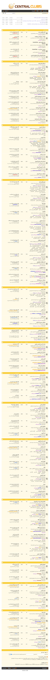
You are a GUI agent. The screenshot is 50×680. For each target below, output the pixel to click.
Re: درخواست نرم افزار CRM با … (14, 127)
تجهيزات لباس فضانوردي (15, 267)
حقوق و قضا (43, 461)
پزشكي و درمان (42, 375)
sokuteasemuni (33, 271)
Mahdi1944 (15, 33)
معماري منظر (32, 497)
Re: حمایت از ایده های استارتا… (14, 253)
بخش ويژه (43, 612)
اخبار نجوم (34, 260)
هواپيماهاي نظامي (37, 208)
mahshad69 (15, 263)
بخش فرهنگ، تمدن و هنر (44, 402)
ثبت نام (42, 652)
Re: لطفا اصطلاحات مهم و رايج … (14, 280)
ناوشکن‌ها (31, 303)
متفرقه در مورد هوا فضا (41, 280)
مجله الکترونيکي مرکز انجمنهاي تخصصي (38, 55)
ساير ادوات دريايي (32, 305)
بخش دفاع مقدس (45, 328)
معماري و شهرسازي (42, 491)
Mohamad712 (17, 664)
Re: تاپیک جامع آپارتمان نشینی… (14, 617)
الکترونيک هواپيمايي (37, 237)
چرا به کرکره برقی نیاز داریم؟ (15, 543)
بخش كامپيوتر (46, 125)
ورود (45, 652)
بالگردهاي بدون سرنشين (36, 217)
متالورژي (42, 473)
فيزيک (39, 472)
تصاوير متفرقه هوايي (40, 252)
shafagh (15, 212)
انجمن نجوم (43, 254)
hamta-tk (15, 353)
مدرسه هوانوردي (42, 267)
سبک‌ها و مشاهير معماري (36, 496)
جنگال (16, 64)
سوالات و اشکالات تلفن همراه (40, 119)
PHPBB (27, 670)
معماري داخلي (38, 497)
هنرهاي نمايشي (41, 410)
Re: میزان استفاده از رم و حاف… (14, 527)
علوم (44, 467)
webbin (16, 50)
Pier (16, 281)
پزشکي (39, 379)
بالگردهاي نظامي (37, 216)
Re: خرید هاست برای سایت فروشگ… (13, 173)
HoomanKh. (15, 571)
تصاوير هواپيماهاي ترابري (40, 247)
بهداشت (43, 382)
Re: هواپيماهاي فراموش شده (14, 240)
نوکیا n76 (17, 81)
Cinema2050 (15, 366)
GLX (30, 86)
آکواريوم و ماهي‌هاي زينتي (40, 638)
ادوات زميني (43, 289)
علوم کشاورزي (42, 475)
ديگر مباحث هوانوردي (41, 231)
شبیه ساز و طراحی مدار (36, 515)
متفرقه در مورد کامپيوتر (41, 174)
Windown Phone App (38, 69)
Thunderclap (39, 573)
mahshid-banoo (34, 399)
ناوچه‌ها (38, 304)
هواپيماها (43, 203)
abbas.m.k (35, 141)
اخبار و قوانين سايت (41, 32)
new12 (16, 138)
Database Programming (41, 147)
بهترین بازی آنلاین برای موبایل (15, 72)
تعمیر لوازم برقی (37, 558)
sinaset (37, 505)
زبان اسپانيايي (32, 431)
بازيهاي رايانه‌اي (42, 564)
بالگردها (44, 211)
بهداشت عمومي (37, 386)
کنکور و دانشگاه (39, 452)
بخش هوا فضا (46, 180)
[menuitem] (41, 11)
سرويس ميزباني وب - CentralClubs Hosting (38, 50)
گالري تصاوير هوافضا (41, 240)
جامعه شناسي (42, 455)
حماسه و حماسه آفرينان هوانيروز (35, 199)
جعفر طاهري (15, 405)
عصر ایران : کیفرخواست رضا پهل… (14, 461)
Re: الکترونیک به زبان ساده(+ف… (14, 501)
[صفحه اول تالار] (25, 6)
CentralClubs (24, 670)
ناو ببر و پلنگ (17, 298)
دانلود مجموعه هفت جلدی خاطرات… (13, 274)
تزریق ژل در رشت (16, 413)
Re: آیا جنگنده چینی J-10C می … (14, 203)
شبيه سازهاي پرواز (36, 238)
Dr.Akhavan (37, 378)
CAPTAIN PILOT (38, 271)
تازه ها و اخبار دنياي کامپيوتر (40, 161)
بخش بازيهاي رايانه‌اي (45, 562)
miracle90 (15, 645)
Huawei (38, 87)
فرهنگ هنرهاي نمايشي (33, 410)
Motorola (33, 87)
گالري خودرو (43, 359)
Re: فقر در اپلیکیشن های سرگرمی (14, 90)
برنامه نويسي (43, 137)
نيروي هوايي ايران (42, 182)
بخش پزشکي (46, 373)
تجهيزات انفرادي (32, 294)
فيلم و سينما (32, 409)
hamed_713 (39, 234)
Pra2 (16, 150)
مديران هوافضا (35, 185)
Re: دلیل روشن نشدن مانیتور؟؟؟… (14, 148)
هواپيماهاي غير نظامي (42, 209)
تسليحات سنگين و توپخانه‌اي (39, 295)
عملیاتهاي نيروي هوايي (33, 190)
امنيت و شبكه (42, 154)
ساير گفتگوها (43, 618)
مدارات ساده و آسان (39, 508)
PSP (40, 575)
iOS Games (39, 78)
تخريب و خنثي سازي (41, 336)
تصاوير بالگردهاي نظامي (37, 249)
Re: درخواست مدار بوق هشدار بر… (14, 510)
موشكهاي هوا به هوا (37, 226)
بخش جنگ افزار (45, 287)
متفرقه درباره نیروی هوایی (36, 186)
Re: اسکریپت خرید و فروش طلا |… (14, 137)
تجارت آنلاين (43, 590)
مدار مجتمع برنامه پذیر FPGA (38, 541)
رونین (40, 378)
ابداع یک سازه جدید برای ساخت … (14, 484)
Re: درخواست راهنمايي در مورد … (14, 643)
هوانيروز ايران (43, 194)
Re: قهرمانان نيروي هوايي (15, 330)
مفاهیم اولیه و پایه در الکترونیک (39, 501)
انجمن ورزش (43, 633)
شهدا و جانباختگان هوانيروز (40, 200)
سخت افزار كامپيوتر (41, 149)
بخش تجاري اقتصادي (45, 583)
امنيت (39, 159)
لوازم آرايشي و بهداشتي (38, 387)
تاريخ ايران (38, 418)
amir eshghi (15, 555)
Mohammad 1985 (14, 317)
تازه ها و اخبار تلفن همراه (40, 102)
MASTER (39, 94)
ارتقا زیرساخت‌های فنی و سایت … (14, 32)
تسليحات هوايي (42, 221)
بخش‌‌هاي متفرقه (45, 610)
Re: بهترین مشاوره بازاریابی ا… (14, 161)
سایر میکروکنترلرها (37, 540)
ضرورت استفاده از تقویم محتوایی (14, 441)
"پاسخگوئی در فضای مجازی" (15, 404)
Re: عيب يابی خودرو (16, 344)
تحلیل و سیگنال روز (38, 602)
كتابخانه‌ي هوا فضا (42, 274)
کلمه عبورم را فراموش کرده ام (21, 654)
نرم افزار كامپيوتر (42, 127)
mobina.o (15, 605)
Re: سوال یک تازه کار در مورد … (14, 49)
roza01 (16, 442)
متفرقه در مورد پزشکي (41, 390)
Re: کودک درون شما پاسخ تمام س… (13, 604)
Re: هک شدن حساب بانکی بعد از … (14, 154)
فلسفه (44, 420)
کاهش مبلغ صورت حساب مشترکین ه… (13, 102)
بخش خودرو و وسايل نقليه (44, 342)
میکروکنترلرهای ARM (41, 528)
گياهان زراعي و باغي (37, 480)
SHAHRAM (39, 158)
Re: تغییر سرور (17, 36)
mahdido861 (15, 155)
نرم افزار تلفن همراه (41, 63)
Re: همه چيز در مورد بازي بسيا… (14, 570)
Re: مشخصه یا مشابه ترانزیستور (14, 553)
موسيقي (42, 411)
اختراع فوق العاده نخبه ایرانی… (14, 389)
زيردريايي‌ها (33, 304)
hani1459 (39, 488)
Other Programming (40, 144)
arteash (16, 195)
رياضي (31, 472)
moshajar (15, 168)
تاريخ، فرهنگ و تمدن (41, 414)
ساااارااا (16, 427)
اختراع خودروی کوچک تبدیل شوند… (14, 365)
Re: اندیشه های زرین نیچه (15, 420)
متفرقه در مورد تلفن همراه (40, 113)
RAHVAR (39, 349)
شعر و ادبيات (38, 409)
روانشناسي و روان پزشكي (41, 395)
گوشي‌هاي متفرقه (38, 88)
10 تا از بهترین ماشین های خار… (14, 358)
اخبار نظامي (43, 310)
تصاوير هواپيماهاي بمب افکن (34, 246)
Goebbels (39, 642)
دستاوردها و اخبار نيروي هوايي (39, 191)
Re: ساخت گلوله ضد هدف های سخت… (13, 289)
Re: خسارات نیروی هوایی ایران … (14, 181)
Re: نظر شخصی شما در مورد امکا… (14, 467)
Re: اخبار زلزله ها (16, 625)
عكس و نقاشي (37, 411)
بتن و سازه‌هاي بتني (38, 489)
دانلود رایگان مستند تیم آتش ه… (14, 194)
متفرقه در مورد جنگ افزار (40, 322)
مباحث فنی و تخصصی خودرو (40, 344)
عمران (44, 484)
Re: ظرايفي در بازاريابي (15, 454)
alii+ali (16, 520)
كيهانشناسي (31, 258)
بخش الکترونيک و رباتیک (44, 499)
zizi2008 (15, 544)
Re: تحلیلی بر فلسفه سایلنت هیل (14, 576)
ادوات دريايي (43, 298)
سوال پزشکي (34, 379)
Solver (40, 601)
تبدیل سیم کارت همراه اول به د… (14, 119)
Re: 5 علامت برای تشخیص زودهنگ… (13, 166)
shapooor (39, 339)
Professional (39, 76)
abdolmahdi (15, 204)
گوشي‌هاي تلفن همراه (41, 81)
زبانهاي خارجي (42, 426)
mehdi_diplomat (14, 91)
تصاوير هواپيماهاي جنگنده (36, 245)
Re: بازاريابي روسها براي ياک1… (14, 261)
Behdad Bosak (14, 331)
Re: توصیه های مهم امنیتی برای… (14, 446)
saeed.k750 (15, 535)
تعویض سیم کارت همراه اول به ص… (13, 113)
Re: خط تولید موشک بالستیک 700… (13, 220)
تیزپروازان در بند (37, 189)
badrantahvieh (14, 613)
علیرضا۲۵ (15, 82)
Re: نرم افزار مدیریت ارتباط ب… (14, 590)
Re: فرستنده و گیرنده (16, 534)
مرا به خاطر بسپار (14, 654)
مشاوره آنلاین (17, 395)
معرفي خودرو (39, 350)
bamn (16, 598)
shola (33, 277)
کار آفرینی (43, 604)
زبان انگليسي (38, 431)
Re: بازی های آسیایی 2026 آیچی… (14, 632)
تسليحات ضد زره (39, 296)
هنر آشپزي (43, 433)
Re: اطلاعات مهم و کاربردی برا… (14, 381)
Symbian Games (37, 77)
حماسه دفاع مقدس (41, 330)
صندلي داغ (39, 624)
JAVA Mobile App (41, 70)
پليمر (38, 473)
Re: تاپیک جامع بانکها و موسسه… (14, 584)
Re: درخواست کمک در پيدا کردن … (14, 426)
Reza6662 (15, 299)
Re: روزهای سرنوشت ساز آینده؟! (14, 309)
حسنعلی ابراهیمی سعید (13, 336)
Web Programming (34, 143)
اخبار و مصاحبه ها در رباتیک (36, 548)
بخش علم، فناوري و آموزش (44, 439)
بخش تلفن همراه (45, 61)
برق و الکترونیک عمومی (41, 554)
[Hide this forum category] (2, 30)
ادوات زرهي (38, 294)
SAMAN (35, 224)
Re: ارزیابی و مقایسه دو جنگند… (14, 322)
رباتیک (44, 543)
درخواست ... (17, 597)
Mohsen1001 (43, 349)
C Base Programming (36, 142)
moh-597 (39, 243)
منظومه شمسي (37, 258)
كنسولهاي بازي (42, 570)
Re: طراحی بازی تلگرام (15, 564)
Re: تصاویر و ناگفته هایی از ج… (14, 316)
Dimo (42, 87)
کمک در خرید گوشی (16, 63)
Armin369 (15, 290)
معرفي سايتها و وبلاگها (41, 644)
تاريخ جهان (33, 418)
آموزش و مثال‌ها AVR (37, 524)
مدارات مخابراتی (41, 517)
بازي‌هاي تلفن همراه (41, 72)
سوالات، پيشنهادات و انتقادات (40, 36)
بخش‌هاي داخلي (45, 30)
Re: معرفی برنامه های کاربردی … (14, 107)
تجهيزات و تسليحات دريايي (41, 305)
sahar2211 (15, 43)
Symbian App (37, 68)
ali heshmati (15, 639)
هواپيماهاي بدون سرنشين (33, 209)
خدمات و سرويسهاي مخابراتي (40, 96)
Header (16, 578)
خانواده (39, 459)
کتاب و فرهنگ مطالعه (36, 451)
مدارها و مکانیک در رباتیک (37, 550)
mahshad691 (15, 128)
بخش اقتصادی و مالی (41, 585)
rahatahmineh (14, 103)
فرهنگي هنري (42, 404)
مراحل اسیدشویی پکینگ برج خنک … (13, 612)
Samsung (34, 86)
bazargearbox (14, 360)
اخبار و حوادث (42, 626)
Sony (39, 86)
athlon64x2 (39, 141)
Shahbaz (33, 313)
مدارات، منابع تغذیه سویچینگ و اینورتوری (36, 516)
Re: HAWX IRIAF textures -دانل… (13, 231)
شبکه (35, 159)
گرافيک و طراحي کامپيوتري (36, 133)
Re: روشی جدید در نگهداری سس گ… (13, 433)
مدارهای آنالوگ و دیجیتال (40, 510)
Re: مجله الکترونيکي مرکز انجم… (14, 55)
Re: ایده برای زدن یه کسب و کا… (14, 475)
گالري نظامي (43, 316)
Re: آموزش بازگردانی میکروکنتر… (14, 519)
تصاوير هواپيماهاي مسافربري (38, 248)
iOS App (31, 69)
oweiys (16, 255)
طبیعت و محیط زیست (38, 481)
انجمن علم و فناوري (41, 441)
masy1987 (15, 221)
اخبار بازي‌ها (43, 577)
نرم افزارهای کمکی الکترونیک (35, 506)
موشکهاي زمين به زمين (36, 229)
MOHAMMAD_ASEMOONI (13, 108)
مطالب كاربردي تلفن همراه (40, 108)
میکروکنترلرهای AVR (41, 520)
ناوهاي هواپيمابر (37, 303)
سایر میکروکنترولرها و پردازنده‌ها (39, 534)
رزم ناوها (42, 304)
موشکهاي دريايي (37, 228)
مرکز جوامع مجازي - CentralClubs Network (39, 43)
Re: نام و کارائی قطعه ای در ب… (14, 211)
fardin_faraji (15, 528)
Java (34, 277)
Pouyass (15, 232)
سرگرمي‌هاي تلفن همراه (41, 91)
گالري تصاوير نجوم (41, 260)
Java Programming (36, 145)
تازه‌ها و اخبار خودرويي (41, 352)
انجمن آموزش (43, 447)
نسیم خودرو (15, 396)
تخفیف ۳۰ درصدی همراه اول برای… (14, 96)
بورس (44, 597)
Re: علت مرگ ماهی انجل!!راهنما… (14, 638)
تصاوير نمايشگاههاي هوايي (33, 250)
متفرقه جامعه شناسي (33, 459)
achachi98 (39, 436)
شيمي (35, 472)
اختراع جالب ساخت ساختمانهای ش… (13, 491)
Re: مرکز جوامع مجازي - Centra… (14, 42)
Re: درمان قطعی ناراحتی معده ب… (14, 374)
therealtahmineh (14, 73)
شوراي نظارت (40, 34)
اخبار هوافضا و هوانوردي (41, 262)
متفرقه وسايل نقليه (41, 366)
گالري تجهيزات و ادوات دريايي (39, 306)
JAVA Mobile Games (37, 79)
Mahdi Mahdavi (38, 130)
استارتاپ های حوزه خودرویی (15, 352)
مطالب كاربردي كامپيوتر (41, 167)
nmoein (16, 414)
